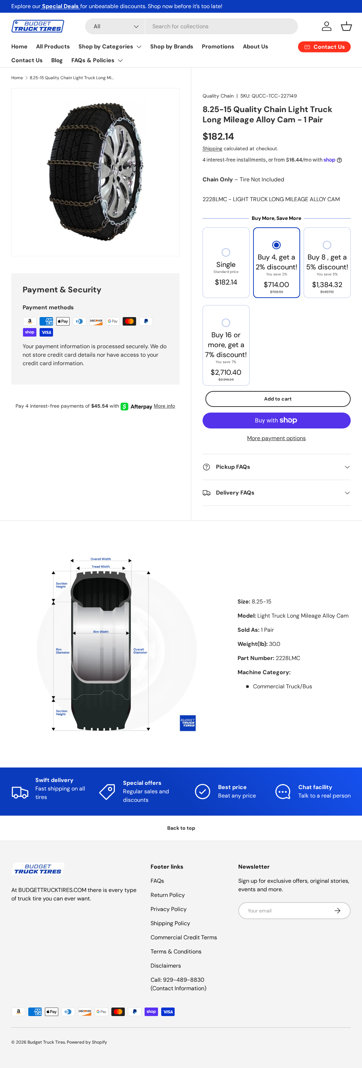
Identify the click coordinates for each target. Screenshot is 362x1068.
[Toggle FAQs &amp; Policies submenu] (120, 60)
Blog (57, 60)
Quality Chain (218, 96)
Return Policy (168, 895)
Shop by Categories (105, 46)
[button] (346, 26)
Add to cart (278, 399)
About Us (255, 46)
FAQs (157, 881)
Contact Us (27, 60)
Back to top (181, 828)
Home (19, 46)
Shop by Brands (171, 46)
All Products (53, 46)
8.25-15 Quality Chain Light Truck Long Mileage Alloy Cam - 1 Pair (72, 78)
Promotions (218, 46)
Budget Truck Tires (46, 1042)
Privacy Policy (169, 909)
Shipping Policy (170, 923)
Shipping (212, 148)
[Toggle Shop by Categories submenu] (139, 46)
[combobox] (191, 26)
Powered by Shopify (87, 1042)
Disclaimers (166, 965)
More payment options (276, 438)
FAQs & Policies (93, 60)
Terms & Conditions (176, 951)
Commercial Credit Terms (184, 937)
